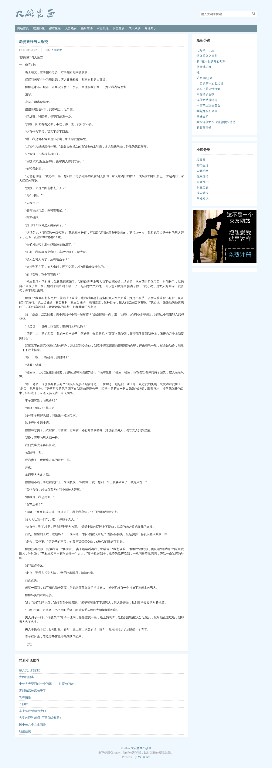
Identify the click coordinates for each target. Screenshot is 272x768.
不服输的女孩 (205, 94)
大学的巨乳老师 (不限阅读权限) (40, 718)
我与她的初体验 (207, 111)
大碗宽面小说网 (141, 748)
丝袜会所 (202, 116)
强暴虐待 (87, 28)
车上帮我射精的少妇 (32, 711)
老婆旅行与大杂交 (33, 41)
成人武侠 (134, 28)
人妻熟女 (71, 28)
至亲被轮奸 (204, 67)
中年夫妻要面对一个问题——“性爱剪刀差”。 (48, 684)
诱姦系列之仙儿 (207, 56)
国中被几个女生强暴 (32, 724)
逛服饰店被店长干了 (32, 690)
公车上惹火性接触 (208, 89)
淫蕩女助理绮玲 (207, 100)
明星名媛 (119, 28)
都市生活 (55, 28)
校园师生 (39, 28)
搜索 (253, 13)
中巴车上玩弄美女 (208, 105)
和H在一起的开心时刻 (211, 61)
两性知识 (150, 28)
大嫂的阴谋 (26, 677)
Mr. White (144, 757)
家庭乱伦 (103, 28)
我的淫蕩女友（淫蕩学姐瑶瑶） (217, 122)
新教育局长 (204, 127)
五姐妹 (23, 704)
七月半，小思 (205, 50)
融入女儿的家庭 (29, 670)
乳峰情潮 (25, 697)
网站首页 (23, 28)
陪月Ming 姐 (205, 78)
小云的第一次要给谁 (210, 83)
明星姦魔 (25, 731)
